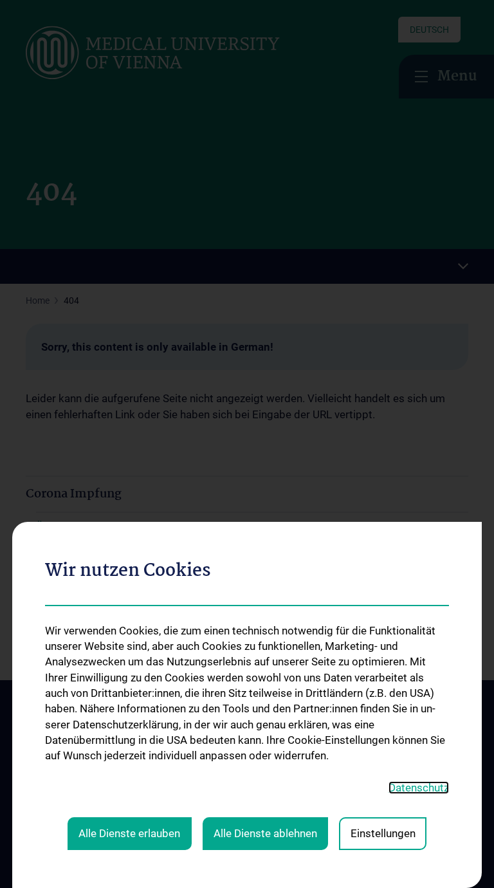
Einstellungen (383, 833)
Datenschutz (419, 787)
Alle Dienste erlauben (129, 833)
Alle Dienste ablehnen (265, 833)
